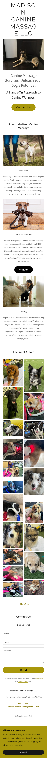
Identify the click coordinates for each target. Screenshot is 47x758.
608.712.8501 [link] (23, 703)
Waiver (23, 269)
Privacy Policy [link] (39, 678)
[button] (23, 603)
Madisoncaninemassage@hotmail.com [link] (23, 706)
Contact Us (23, 107)
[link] (23, 19)
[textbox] (23, 632)
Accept (23, 752)
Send (23, 670)
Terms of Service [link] (23, 681)
